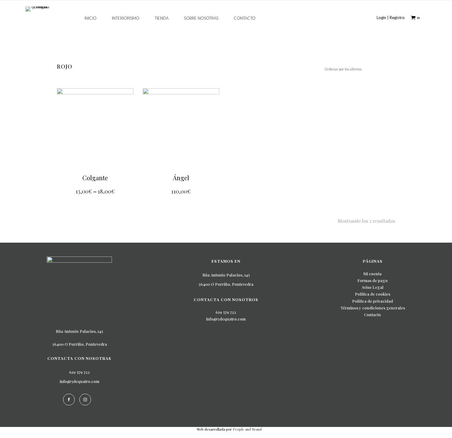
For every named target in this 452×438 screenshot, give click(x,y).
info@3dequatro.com (79, 381)
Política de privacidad (372, 301)
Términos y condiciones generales (372, 307)
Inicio (91, 18)
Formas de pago (372, 280)
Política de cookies (372, 294)
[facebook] (69, 399)
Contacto (245, 18)
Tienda (162, 18)
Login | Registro (391, 17)
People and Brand (247, 429)
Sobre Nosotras (201, 18)
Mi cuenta (372, 273)
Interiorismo (125, 18)
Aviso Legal (372, 287)
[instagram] (85, 399)
